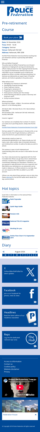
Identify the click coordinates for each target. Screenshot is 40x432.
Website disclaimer (11, 369)
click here (9, 177)
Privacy (7, 371)
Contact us (8, 364)
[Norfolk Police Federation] (20, 11)
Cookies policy (9, 366)
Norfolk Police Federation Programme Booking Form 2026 (19, 127)
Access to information (12, 361)
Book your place (11, 37)
